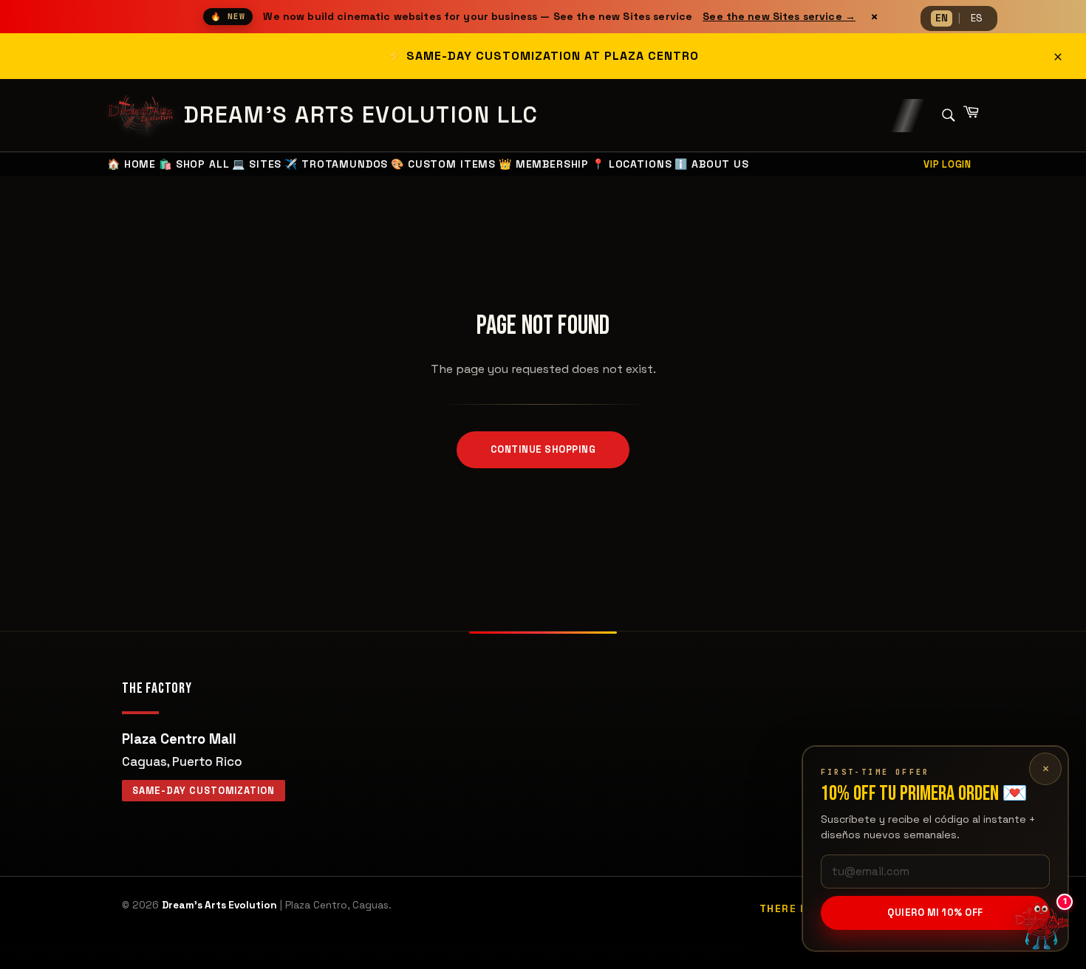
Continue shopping (543, 449)
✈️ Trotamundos (336, 164)
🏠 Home (131, 164)
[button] (1041, 924)
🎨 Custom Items (443, 164)
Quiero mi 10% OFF (935, 912)
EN (941, 18)
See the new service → (779, 16)
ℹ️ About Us (711, 164)
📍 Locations (632, 164)
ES (977, 18)
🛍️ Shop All (194, 164)
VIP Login (947, 164)
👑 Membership (544, 164)
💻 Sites (256, 164)
